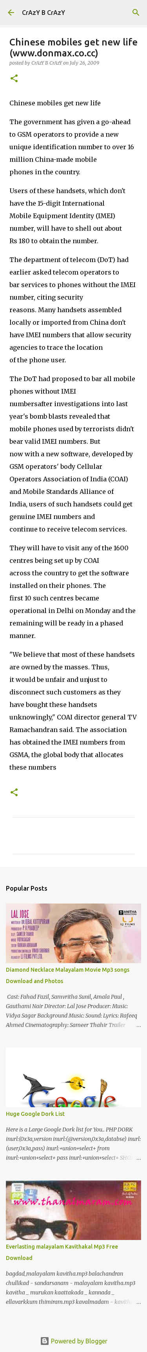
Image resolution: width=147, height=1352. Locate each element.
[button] (14, 79)
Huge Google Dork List (35, 1114)
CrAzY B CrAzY (43, 12)
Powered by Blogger (78, 1341)
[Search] (136, 12)
